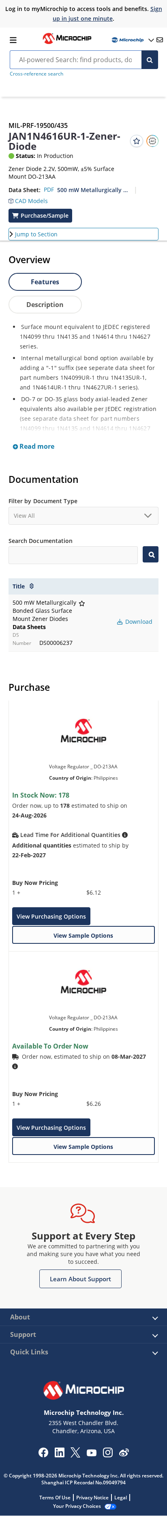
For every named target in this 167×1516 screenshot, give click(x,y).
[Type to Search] (150, 554)
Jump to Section (36, 234)
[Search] (149, 59)
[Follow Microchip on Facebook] (43, 1455)
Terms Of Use (55, 1497)
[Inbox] (159, 39)
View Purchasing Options (51, 916)
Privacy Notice (92, 1497)
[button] (28, 199)
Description (45, 304)
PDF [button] (49, 189)
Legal (120, 1497)
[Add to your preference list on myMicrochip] (136, 141)
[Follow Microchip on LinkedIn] (59, 1455)
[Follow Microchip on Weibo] (124, 1454)
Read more (36, 446)
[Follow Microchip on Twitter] (75, 1455)
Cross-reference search (36, 73)
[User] (132, 40)
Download (138, 621)
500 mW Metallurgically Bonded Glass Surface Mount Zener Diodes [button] (92, 190)
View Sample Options (83, 935)
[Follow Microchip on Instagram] (108, 1455)
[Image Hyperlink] (67, 43)
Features (45, 281)
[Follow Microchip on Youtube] (91, 1454)
